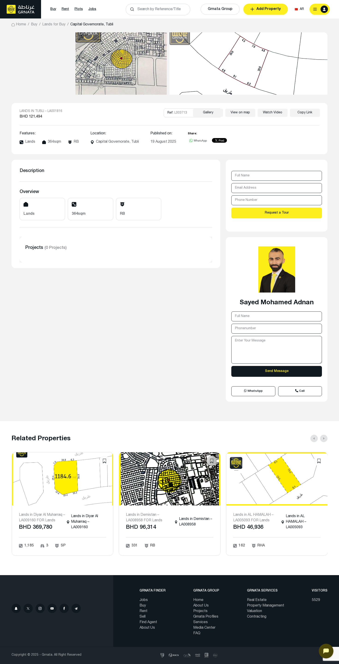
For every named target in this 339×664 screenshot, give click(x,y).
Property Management (265, 606)
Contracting (256, 617)
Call (301, 391)
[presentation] (314, 438)
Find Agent (148, 622)
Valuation (254, 611)
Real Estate (257, 600)
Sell (143, 617)
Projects (200, 611)
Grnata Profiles (205, 617)
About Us (147, 628)
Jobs (92, 9)
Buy (53, 9)
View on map (240, 112)
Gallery (208, 112)
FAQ (196, 633)
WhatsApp (255, 391)
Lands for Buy (53, 25)
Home (21, 25)
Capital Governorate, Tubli (117, 142)
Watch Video (272, 112)
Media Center (204, 628)
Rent (65, 9)
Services (200, 622)
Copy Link (304, 112)
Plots (78, 9)
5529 (316, 600)
